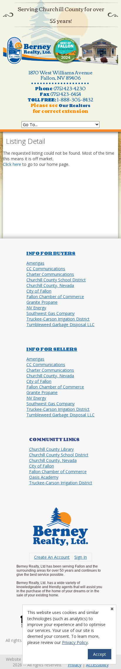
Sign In (80, 557)
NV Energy (36, 308)
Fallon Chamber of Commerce (55, 296)
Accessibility (97, 665)
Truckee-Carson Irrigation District (58, 319)
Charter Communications (50, 274)
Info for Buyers (50, 253)
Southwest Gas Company (50, 313)
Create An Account (52, 557)
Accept (99, 654)
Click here (12, 164)
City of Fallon (38, 291)
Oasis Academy (43, 477)
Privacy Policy (75, 642)
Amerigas (35, 263)
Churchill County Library (51, 449)
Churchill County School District (56, 280)
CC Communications (45, 268)
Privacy (74, 665)
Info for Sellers (51, 349)
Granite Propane (42, 302)
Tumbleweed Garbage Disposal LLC (60, 324)
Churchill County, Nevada (50, 285)
